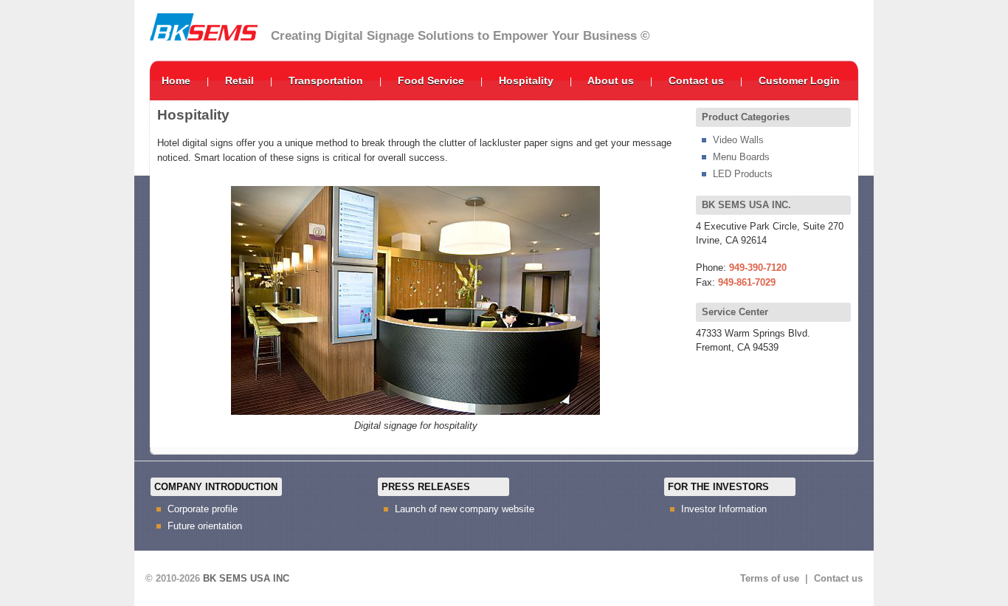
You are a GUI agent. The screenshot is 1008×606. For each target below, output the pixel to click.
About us (610, 80)
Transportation (326, 80)
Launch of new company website (464, 508)
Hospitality (526, 80)
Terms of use (769, 578)
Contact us (696, 80)
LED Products (743, 173)
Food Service (431, 80)
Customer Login (799, 80)
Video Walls (738, 139)
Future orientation (205, 525)
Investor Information (724, 508)
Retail (239, 80)
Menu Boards (741, 156)
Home (176, 80)
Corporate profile (203, 508)
